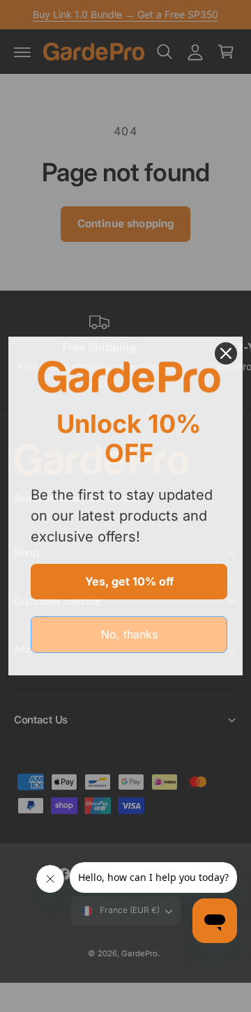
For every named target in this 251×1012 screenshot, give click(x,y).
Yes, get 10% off (129, 581)
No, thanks (129, 634)
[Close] (226, 353)
